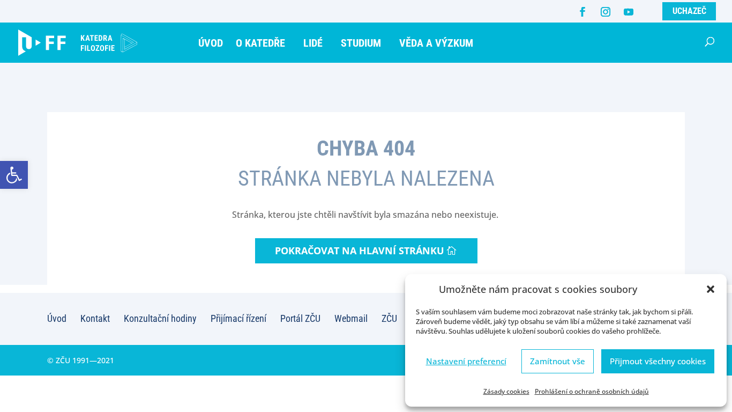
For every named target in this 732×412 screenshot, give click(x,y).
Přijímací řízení (238, 318)
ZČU (389, 318)
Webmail (351, 318)
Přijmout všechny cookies (658, 361)
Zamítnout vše (557, 361)
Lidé (313, 42)
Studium (361, 42)
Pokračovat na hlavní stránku (359, 250)
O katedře (260, 42)
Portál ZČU (300, 318)
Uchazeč (689, 11)
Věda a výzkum (436, 42)
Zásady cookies (506, 391)
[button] (14, 175)
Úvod (210, 42)
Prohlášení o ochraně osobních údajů (592, 391)
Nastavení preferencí (466, 361)
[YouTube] (628, 12)
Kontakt (95, 318)
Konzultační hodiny (160, 318)
